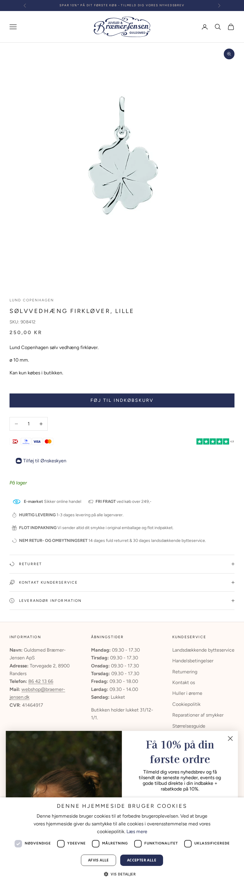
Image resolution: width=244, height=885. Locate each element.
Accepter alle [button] (141, 860)
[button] (122, 874)
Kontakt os (183, 682)
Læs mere (136, 831)
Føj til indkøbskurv (121, 400)
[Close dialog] (230, 738)
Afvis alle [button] (98, 860)
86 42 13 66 (40, 681)
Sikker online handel (52, 501)
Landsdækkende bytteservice (203, 650)
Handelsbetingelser (192, 661)
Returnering (184, 672)
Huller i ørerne (187, 693)
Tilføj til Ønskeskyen (44, 461)
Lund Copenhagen (32, 300)
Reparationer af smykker (197, 715)
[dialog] (122, 841)
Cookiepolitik (186, 704)
